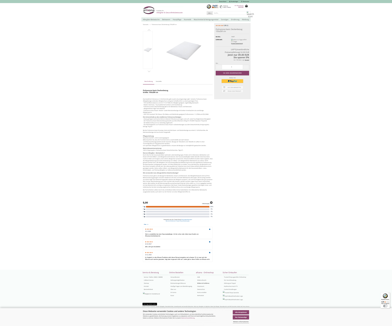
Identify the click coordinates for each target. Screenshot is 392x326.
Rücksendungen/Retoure (178, 283)
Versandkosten (175, 277)
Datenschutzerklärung (188, 318)
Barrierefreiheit (148, 289)
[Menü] (389, 293)
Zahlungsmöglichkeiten (177, 280)
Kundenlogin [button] (234, 1)
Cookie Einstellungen (230, 289)
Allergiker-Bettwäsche (151, 19)
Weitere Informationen (241, 322)
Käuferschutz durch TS (231, 286)
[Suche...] (249, 13)
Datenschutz (201, 289)
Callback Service (148, 280)
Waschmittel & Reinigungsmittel (206, 19)
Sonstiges (224, 19)
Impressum (200, 286)
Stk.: (217, 63)
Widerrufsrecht (201, 280)
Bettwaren (166, 19)
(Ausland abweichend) (237, 43)
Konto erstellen (202, 292)
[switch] (385, 306)
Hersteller (159, 81)
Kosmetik (187, 19)
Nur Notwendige (241, 317)
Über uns (173, 289)
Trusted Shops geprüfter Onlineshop (235, 277)
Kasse (172, 295)
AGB (198, 277)
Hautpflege (177, 19)
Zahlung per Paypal (230, 283)
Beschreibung (148, 81)
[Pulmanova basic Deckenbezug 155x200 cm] (184, 50)
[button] (222, 1)
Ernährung (235, 19)
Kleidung (245, 19)
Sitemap (146, 283)
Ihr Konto (173, 292)
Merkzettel (245, 1)
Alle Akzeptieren (241, 312)
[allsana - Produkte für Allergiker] (173, 10)
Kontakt (146, 286)
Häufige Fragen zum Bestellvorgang (181, 286)
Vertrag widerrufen (149, 304)
